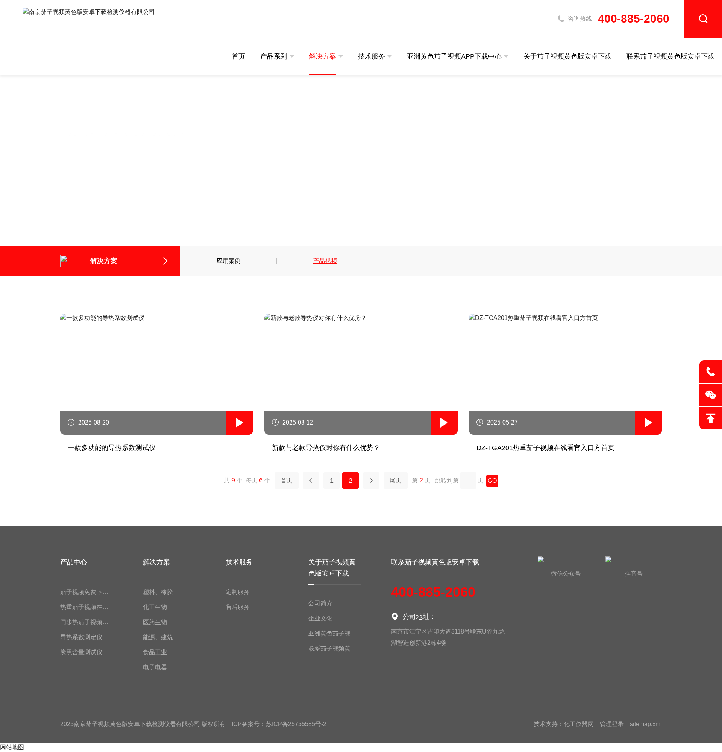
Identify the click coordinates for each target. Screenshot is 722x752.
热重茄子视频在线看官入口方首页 (86, 607)
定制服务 (238, 592)
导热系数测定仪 (81, 637)
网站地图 (12, 747)
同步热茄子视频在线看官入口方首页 (86, 622)
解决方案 (322, 56)
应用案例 (229, 261)
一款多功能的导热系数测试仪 (112, 448)
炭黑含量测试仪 (81, 652)
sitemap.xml (646, 724)
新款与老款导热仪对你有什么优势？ (326, 448)
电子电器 (155, 667)
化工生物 (155, 607)
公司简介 (320, 603)
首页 (238, 56)
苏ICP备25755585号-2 (296, 724)
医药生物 (155, 622)
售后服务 (238, 607)
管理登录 (612, 724)
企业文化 (320, 618)
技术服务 (371, 56)
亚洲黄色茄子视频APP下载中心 (454, 56)
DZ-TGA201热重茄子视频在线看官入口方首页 (545, 448)
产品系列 (273, 56)
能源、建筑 (158, 637)
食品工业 (155, 652)
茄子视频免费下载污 (86, 592)
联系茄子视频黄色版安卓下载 (670, 56)
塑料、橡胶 (158, 592)
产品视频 (325, 261)
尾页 (396, 480)
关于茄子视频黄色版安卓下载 (567, 56)
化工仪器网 (579, 724)
